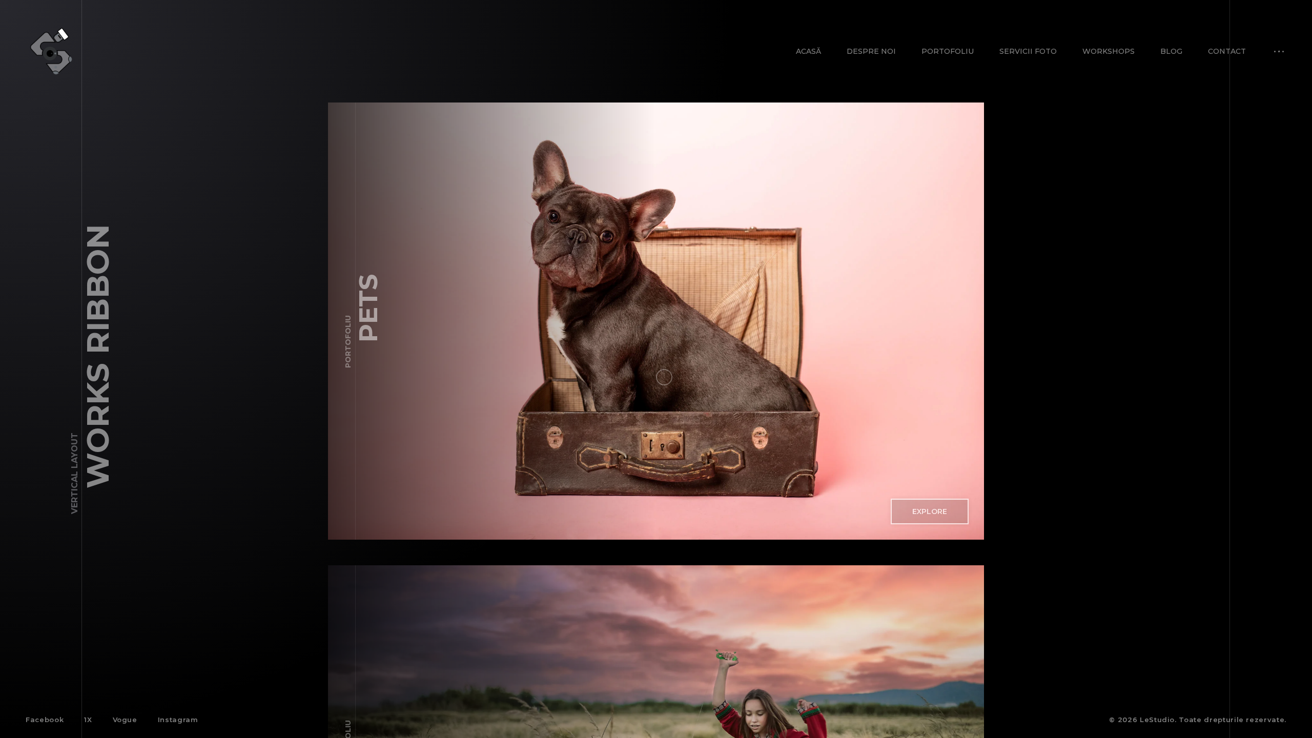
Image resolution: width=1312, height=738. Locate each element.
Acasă (808, 51)
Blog (1171, 51)
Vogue (125, 719)
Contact (1227, 51)
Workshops (1108, 51)
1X (88, 719)
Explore (929, 511)
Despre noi (871, 51)
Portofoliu (947, 51)
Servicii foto (1028, 51)
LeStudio (1157, 719)
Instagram (178, 719)
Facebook (45, 719)
